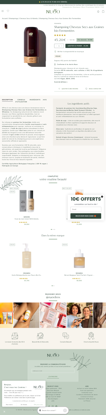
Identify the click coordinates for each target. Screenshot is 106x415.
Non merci (9, 404)
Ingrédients (35, 100)
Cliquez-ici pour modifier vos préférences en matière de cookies (75, 410)
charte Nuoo (73, 64)
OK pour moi (38, 404)
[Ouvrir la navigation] (3, 11)
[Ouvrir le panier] (103, 11)
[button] (60, 35)
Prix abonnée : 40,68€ (85, 40)
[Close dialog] (102, 197)
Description (7, 100)
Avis (45, 100)
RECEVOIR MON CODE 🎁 (86, 216)
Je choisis (24, 404)
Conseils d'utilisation (21, 100)
